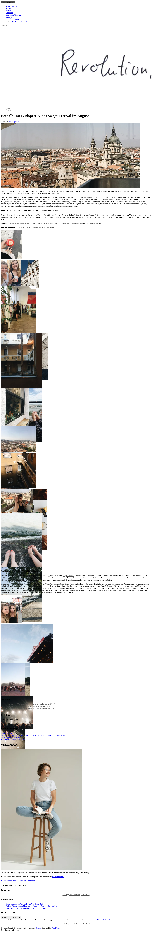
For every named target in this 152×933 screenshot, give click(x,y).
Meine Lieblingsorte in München (13, 740)
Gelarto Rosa (43, 215)
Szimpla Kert (77, 223)
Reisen (8, 11)
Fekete (108, 217)
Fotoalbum (12, 735)
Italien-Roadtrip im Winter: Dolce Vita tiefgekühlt (24, 904)
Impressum (10, 17)
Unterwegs (60, 735)
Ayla (37, 191)
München (9, 13)
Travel (27, 735)
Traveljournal (45, 735)
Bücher (8, 8)
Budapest (4, 735)
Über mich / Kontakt (13, 15)
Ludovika (20, 227)
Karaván (10, 215)
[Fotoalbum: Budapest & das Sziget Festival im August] (70, 187)
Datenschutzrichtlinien (105, 920)
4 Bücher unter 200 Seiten (11, 737)
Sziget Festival (68, 576)
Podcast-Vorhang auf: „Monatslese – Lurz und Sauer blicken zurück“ (31, 906)
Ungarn (53, 735)
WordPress (56, 928)
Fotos (8, 108)
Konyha (58, 217)
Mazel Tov (23, 217)
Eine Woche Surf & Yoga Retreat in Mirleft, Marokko (26, 908)
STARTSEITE (11, 6)
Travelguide (34, 735)
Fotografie (21, 735)
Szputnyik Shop (48, 227)
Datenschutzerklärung (18, 21)
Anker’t (28, 223)
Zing (77, 215)
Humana (36, 227)
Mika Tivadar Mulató (49, 223)
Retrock (28, 227)
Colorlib (38, 928)
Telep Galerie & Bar (15, 223)
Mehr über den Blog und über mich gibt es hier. (18, 881)
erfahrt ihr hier (58, 877)
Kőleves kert (65, 223)
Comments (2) (6, 733)
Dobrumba (101, 215)
